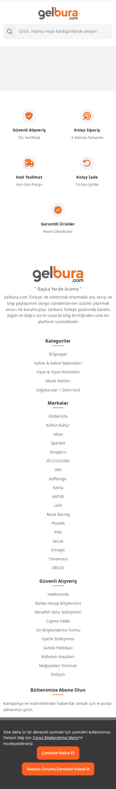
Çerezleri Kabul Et (58, 753)
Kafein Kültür (58, 425)
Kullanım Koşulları (58, 656)
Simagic (58, 550)
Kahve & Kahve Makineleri (58, 363)
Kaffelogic (58, 478)
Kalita (58, 487)
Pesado (58, 523)
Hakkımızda (58, 594)
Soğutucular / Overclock (58, 390)
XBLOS (58, 567)
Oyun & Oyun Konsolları (58, 371)
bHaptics (58, 452)
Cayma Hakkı (58, 621)
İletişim (58, 674)
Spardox (58, 443)
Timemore (58, 559)
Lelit (58, 505)
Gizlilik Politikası (58, 647)
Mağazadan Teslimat (58, 665)
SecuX (58, 541)
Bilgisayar (58, 354)
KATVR (58, 496)
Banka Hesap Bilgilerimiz (58, 603)
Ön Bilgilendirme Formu (58, 630)
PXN (58, 532)
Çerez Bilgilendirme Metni (56, 737)
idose (58, 434)
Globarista (58, 416)
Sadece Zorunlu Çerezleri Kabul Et (58, 769)
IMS (58, 469)
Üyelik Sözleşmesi (58, 638)
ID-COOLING (58, 460)
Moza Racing (58, 514)
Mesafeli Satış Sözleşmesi (58, 612)
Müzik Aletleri (58, 380)
